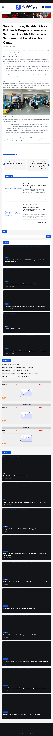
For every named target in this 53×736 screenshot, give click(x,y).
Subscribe (48, 6)
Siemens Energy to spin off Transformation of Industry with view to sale (17, 367)
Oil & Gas (5, 526)
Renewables (5, 46)
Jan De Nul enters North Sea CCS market (11, 364)
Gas (4, 473)
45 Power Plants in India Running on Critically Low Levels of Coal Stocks (17, 376)
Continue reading (41, 199)
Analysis (6, 257)
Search (4, 231)
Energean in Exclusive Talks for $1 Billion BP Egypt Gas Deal (15, 370)
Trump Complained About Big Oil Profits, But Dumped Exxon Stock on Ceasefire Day (20, 373)
